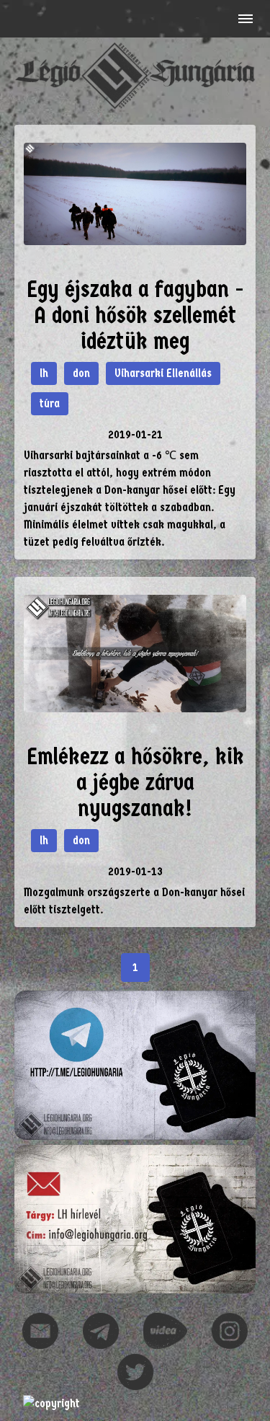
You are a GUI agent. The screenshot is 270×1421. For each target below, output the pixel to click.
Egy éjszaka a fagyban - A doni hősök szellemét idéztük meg (135, 315)
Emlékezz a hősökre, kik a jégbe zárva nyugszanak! (135, 782)
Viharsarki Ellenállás (163, 373)
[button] (244, 18)
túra (50, 403)
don (81, 373)
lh (44, 373)
